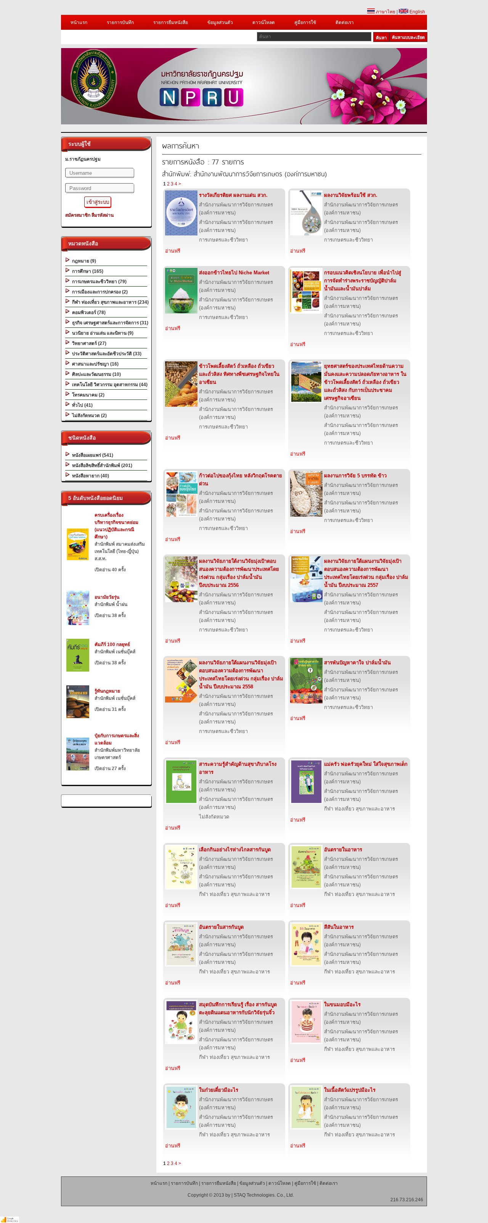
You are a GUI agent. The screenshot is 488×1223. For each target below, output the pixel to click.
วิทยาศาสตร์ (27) (88, 343)
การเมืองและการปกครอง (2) (99, 292)
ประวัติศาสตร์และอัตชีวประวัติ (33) (105, 353)
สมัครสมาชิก (77, 215)
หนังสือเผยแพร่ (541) (91, 455)
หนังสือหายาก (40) (89, 476)
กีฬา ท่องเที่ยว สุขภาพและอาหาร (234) (109, 302)
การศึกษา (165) (86, 271)
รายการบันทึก (120, 22)
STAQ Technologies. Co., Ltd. (264, 1195)
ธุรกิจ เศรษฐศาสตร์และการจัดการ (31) (109, 322)
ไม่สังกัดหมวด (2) (88, 415)
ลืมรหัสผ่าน (103, 215)
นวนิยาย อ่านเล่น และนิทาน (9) (101, 333)
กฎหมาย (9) (83, 261)
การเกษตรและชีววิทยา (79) (98, 281)
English (416, 12)
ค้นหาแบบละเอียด (408, 37)
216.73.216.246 (406, 1199)
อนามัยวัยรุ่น (107, 597)
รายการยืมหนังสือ (170, 22)
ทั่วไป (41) (81, 405)
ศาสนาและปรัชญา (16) (94, 364)
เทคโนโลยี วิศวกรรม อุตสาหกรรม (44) (109, 384)
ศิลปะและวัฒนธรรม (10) (95, 374)
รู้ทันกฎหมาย (107, 691)
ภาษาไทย (385, 12)
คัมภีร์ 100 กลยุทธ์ (112, 644)
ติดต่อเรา (345, 22)
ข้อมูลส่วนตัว (220, 22)
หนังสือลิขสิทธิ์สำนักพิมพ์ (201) (101, 465)
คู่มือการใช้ (305, 22)
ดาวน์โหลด (263, 22)
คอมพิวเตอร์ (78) (88, 312)
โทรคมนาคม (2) (87, 395)
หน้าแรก (79, 22)
